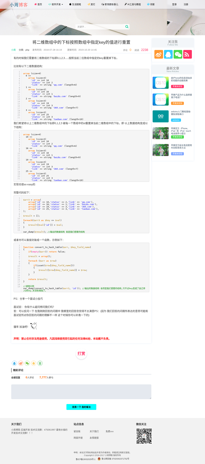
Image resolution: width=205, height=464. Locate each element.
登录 (174, 4)
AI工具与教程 (134, 4)
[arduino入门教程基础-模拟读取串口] (161, 116)
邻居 (152, 4)
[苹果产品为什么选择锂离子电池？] (161, 99)
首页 (39, 4)
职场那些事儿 (111, 4)
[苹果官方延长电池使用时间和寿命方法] (161, 149)
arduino (176, 120)
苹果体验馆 (177, 86)
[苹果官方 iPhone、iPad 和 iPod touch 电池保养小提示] (161, 133)
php (27, 50)
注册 (185, 4)
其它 (92, 4)
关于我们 (94, 431)
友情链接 (94, 437)
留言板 (77, 431)
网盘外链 (78, 437)
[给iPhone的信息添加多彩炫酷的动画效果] (161, 82)
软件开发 (56, 4)
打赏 (81, 353)
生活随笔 (76, 4)
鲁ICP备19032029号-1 (85, 459)
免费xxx (110, 431)
